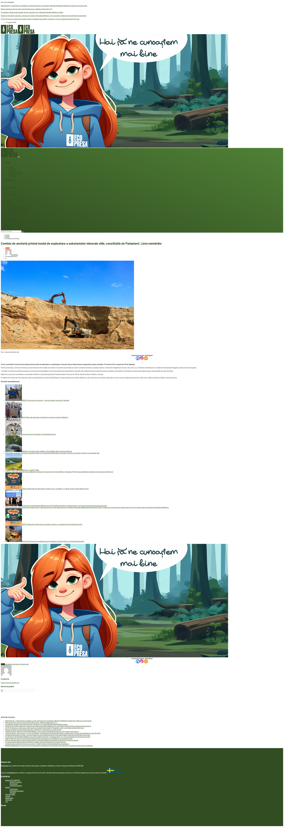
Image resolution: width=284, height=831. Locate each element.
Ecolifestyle (9, 195)
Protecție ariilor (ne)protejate (18, 210)
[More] (146, 358)
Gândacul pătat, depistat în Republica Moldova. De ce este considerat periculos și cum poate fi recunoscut (42, 731)
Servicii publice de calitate (18, 208)
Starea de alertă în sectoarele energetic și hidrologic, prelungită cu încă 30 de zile (33, 730)
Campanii (8, 202)
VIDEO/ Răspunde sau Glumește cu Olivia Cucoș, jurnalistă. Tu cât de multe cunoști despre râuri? (55, 489)
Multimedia (9, 214)
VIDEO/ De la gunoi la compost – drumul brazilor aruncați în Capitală (45, 400)
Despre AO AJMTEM (12, 780)
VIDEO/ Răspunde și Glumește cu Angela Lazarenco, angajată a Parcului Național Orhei (52, 524)
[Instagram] (142, 358)
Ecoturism (13, 176)
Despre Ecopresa (16, 782)
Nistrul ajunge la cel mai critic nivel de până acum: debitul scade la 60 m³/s (26, 9)
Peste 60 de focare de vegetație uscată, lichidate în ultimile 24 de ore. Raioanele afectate (53, 541)
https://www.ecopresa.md (10, 683)
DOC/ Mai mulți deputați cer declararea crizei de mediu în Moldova (45, 417)
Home (7, 235)
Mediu (7, 162)
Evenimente (9, 180)
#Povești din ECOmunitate (18, 206)
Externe (12, 170)
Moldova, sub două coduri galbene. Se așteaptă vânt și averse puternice (47, 451)
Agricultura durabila (16, 172)
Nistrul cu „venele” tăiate (30, 470)
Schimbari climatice (16, 174)
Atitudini (12, 169)
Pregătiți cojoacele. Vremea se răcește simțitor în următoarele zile (76, 453)
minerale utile (24, 664)
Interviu (12, 221)
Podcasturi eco (14, 219)
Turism (7, 796)
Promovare (14, 784)
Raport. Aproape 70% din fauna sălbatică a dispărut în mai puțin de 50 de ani (86, 472)
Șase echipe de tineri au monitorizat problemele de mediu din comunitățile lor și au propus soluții (38, 738)
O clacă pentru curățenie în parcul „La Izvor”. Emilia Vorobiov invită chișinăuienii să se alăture (37, 744)
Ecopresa (14, 255)
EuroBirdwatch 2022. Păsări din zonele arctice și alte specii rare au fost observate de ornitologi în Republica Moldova (128, 507)
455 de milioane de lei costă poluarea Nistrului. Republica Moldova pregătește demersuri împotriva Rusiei (41, 740)
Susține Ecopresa (16, 786)
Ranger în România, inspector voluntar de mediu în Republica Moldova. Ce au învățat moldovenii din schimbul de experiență (43, 16)
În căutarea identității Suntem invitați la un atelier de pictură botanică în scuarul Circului (35, 742)
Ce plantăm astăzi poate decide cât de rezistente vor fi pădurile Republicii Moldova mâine (32, 12)
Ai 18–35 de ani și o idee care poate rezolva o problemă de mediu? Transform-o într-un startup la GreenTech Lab (40, 19)
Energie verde (10, 187)
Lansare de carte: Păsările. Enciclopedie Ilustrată (39, 434)
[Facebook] (138, 358)
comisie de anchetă (12, 664)
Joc (6, 225)
